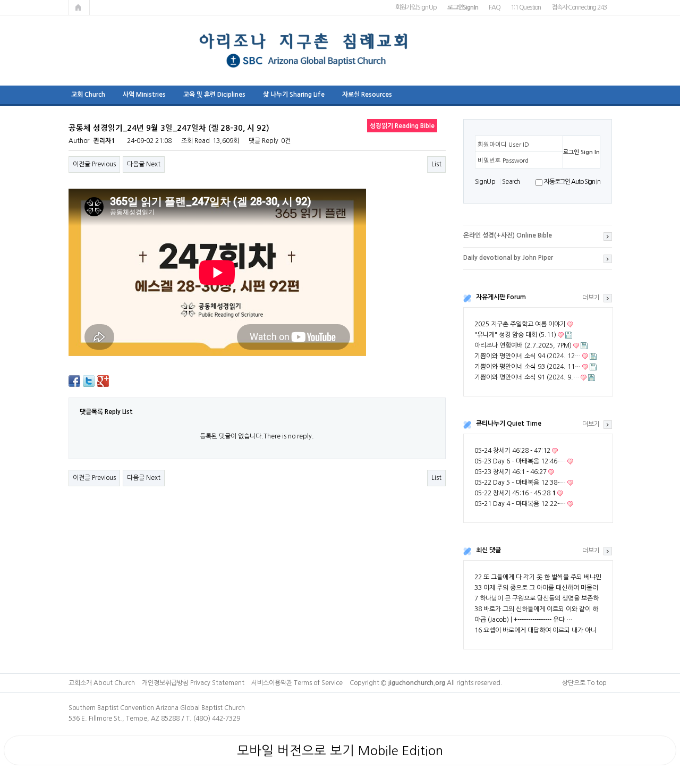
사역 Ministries (144, 94)
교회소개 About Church (102, 683)
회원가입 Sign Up (416, 7)
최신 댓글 (488, 550)
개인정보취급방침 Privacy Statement (193, 683)
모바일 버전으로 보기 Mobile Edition (340, 750)
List (436, 164)
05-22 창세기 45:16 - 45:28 (515, 493)
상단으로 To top (584, 683)
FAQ (494, 7)
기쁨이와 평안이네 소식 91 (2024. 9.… (526, 377)
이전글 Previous (94, 164)
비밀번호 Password (503, 160)
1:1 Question (526, 7)
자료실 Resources (367, 94)
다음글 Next (143, 164)
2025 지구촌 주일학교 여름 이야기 (520, 324)
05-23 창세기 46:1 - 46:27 (510, 472)
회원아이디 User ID (503, 144)
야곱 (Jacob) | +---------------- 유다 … (523, 619)
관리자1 (104, 141)
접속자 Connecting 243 (578, 7)
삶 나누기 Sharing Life (294, 94)
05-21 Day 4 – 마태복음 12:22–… (520, 504)
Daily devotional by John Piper (508, 258)
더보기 (591, 297)
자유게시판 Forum (501, 297)
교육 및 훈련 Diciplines (214, 94)
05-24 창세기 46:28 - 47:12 (512, 450)
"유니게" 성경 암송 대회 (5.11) (515, 335)
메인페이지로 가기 (79, 7)
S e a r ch (510, 182)
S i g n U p (485, 182)
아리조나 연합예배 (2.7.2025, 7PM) (523, 345)
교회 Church (88, 94)
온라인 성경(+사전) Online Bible (507, 235)
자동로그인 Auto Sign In (572, 182)
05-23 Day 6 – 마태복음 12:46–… (520, 461)
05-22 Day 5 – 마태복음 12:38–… (520, 482)
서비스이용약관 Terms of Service (297, 683)
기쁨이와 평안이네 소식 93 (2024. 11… (527, 367)
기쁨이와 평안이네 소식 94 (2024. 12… (527, 356)
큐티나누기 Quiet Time (508, 423)
